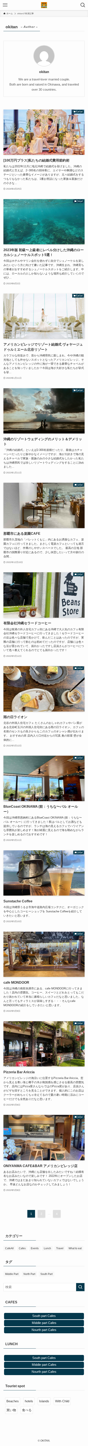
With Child (62, 1401)
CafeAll (9, 1248)
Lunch (47, 1248)
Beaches (12, 1401)
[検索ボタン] (83, 5)
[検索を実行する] (80, 1287)
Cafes (22, 1248)
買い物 (11, 1410)
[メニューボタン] (5, 5)
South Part (46, 1274)
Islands (44, 1401)
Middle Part (11, 1274)
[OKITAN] (44, 5)
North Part (29, 1274)
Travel (59, 1248)
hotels (29, 1401)
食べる (27, 1410)
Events (35, 1248)
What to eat (75, 1248)
